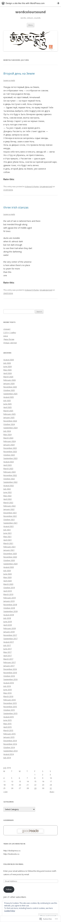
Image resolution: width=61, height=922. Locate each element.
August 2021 (8, 526)
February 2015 (9, 734)
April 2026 (7, 373)
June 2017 (7, 648)
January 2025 (8, 417)
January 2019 (8, 601)
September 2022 (10, 482)
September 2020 (10, 563)
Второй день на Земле (19, 73)
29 (35, 788)
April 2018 (7, 625)
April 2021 (7, 540)
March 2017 (8, 659)
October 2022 (9, 478)
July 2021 (7, 529)
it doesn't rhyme (32, 186)
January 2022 (8, 509)
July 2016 (7, 686)
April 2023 (7, 465)
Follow (8, 889)
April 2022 (7, 499)
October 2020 (9, 560)
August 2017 (8, 642)
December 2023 (10, 448)
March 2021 (8, 543)
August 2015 (8, 717)
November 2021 (10, 516)
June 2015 (7, 720)
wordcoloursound (30, 12)
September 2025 (10, 393)
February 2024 (9, 441)
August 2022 (8, 485)
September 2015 (10, 713)
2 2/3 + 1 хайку (9, 332)
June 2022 (7, 492)
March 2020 (8, 584)
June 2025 (7, 404)
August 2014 (8, 754)
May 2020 (7, 577)
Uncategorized (46, 186)
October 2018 (9, 608)
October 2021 (9, 519)
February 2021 (9, 546)
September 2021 (10, 523)
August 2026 (8, 359)
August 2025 (8, 397)
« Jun (5, 791)
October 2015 (9, 710)
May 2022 (7, 495)
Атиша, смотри (10, 342)
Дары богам (8, 339)
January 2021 (8, 550)
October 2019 (9, 587)
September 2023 (10, 458)
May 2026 (7, 370)
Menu (30, 25)
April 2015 (7, 727)
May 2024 (7, 434)
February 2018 (9, 628)
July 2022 (7, 489)
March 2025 (8, 410)
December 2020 (10, 553)
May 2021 (7, 536)
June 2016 (7, 689)
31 (51, 788)
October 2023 (9, 455)
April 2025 (7, 407)
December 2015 (10, 703)
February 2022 (9, 506)
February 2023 (9, 472)
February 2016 (9, 700)
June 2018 (7, 621)
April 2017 (7, 655)
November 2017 (10, 635)
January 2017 (8, 666)
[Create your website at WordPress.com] (30, 3)
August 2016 (8, 683)
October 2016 (9, 676)
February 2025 (9, 414)
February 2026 (9, 380)
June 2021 (7, 533)
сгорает (6, 329)
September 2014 (10, 751)
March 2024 (8, 438)
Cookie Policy (9, 911)
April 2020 (7, 580)
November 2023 (10, 451)
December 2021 (10, 512)
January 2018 (8, 631)
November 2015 (10, 706)
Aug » (52, 791)
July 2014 (7, 757)
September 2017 (10, 638)
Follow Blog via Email (13, 864)
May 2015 (7, 723)
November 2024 (10, 421)
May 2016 (7, 693)
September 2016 (10, 679)
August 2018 (8, 614)
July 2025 (7, 400)
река (5, 336)
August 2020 (8, 567)
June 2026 (7, 366)
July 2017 (7, 645)
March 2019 (8, 594)
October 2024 (9, 424)
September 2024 (10, 427)
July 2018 (7, 618)
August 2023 (8, 461)
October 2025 (9, 390)
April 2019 (7, 591)
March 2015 (8, 730)
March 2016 (8, 696)
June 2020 (7, 574)
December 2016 (10, 669)
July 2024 (7, 431)
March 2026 (8, 376)
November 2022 (10, 475)
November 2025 (10, 387)
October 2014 (9, 747)
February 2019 (9, 597)
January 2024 (8, 444)
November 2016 (10, 672)
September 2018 (10, 611)
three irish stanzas (16, 207)
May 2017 (7, 652)
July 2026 (7, 363)
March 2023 (8, 468)
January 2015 (8, 737)
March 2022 (8, 502)
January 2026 (8, 383)
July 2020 (7, 570)
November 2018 (10, 604)
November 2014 (10, 744)
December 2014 (10, 740)
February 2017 (9, 662)
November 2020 (10, 557)
